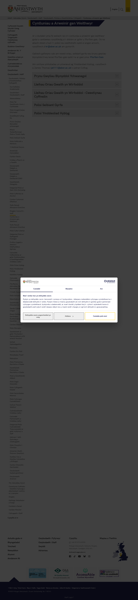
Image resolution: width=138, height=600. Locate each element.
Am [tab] (101, 289)
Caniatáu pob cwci (100, 316)
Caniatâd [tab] (36, 289)
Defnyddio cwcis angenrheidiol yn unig (38, 316)
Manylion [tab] (69, 289)
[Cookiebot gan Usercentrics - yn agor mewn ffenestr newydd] (105, 281)
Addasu (68, 316)
